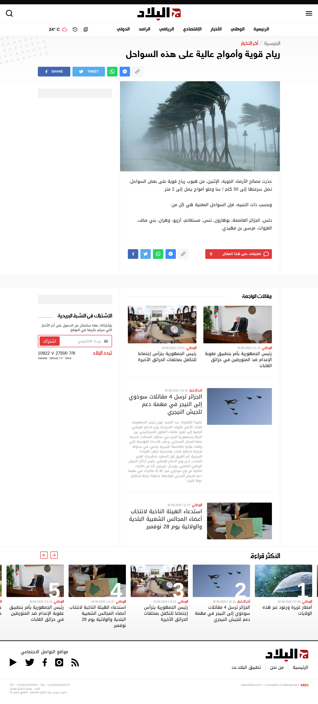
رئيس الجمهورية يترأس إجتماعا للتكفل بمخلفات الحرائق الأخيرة (167, 356)
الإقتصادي (192, 29)
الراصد (144, 29)
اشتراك (49, 341)
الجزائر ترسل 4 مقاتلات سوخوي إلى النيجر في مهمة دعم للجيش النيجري (165, 404)
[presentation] (54, 555)
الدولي (123, 29)
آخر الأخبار (195, 390)
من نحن (277, 667)
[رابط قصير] (137, 71)
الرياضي (166, 29)
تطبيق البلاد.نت (246, 667)
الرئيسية (261, 29)
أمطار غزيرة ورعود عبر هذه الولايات (287, 610)
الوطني (238, 29)
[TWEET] (145, 254)
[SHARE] (133, 254)
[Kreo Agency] (304, 685)
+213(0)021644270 (58, 685)
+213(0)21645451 (27, 685)
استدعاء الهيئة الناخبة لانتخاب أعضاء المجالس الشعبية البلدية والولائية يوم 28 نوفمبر (165, 518)
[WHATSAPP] (112, 71)
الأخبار (216, 29)
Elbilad (159, 14)
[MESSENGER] (125, 71)
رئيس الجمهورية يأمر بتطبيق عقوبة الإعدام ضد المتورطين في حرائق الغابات (238, 360)
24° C (54, 29)
